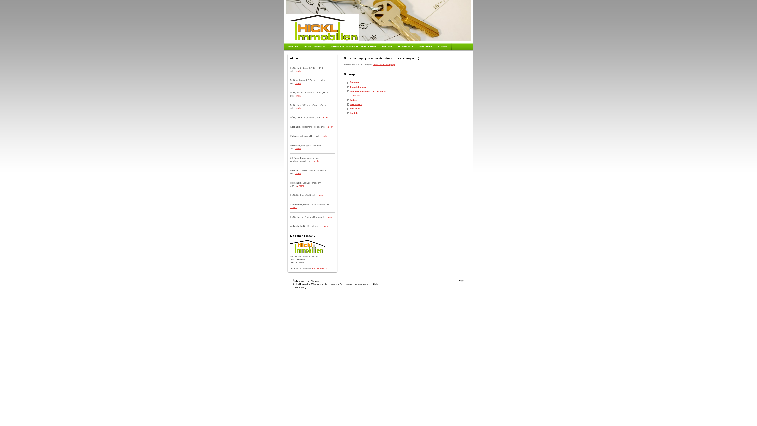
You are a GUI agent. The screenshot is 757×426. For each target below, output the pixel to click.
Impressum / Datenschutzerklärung (368, 91)
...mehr (298, 71)
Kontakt (354, 113)
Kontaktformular (319, 268)
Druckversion (302, 281)
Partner (353, 100)
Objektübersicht (358, 87)
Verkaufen (355, 108)
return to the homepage (384, 64)
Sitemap (315, 281)
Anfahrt (356, 95)
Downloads (356, 104)
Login (461, 280)
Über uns (354, 82)
